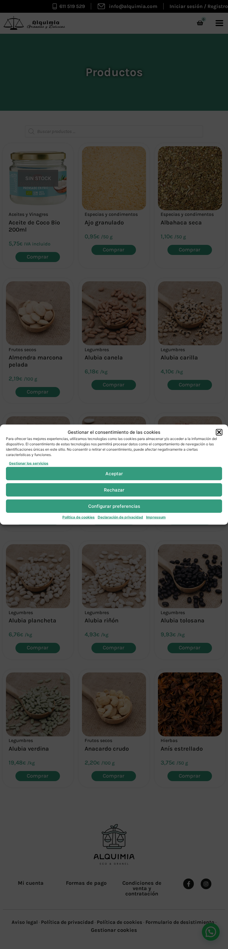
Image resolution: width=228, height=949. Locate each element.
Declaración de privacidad (120, 517)
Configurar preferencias (114, 506)
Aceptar (114, 473)
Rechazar (114, 489)
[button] (219, 432)
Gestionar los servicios (28, 463)
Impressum (156, 517)
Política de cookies (78, 517)
